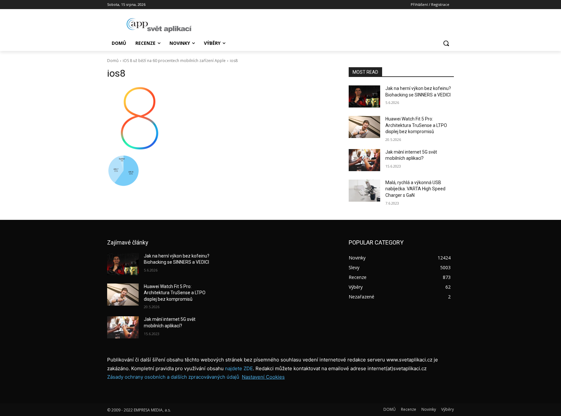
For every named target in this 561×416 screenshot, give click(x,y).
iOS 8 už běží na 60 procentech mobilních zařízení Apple (174, 60)
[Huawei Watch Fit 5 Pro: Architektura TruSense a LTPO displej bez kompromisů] (364, 127)
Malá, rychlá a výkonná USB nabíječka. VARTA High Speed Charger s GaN (415, 189)
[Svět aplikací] (159, 25)
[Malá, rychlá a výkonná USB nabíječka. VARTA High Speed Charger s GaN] (364, 191)
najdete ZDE (239, 368)
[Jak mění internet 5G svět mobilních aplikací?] (364, 160)
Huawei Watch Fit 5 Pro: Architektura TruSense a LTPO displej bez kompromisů (416, 125)
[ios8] (220, 118)
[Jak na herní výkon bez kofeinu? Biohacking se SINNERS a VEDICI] (364, 96)
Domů (112, 60)
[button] (446, 43)
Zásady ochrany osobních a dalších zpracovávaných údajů (173, 377)
